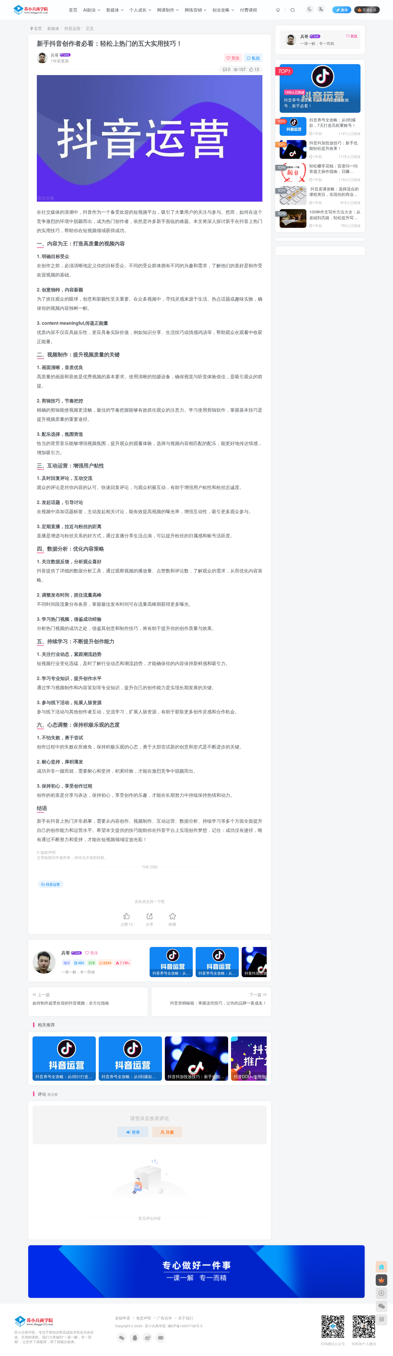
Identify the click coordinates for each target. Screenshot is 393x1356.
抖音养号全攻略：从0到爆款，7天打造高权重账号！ (332, 122)
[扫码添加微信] (381, 1306)
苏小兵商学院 (155, 1325)
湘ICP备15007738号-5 (185, 1325)
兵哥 (55, 55)
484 (81, 962)
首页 (37, 28)
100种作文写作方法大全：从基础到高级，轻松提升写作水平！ (334, 217)
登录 (136, 1132)
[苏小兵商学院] (34, 1320)
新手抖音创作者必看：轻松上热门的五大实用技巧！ (109, 43)
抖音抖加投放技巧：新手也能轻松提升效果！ (333, 145)
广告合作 (164, 1318)
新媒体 (53, 28)
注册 (170, 1132)
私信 (256, 58)
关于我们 (185, 1318)
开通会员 (369, 9)
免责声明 (143, 1318)
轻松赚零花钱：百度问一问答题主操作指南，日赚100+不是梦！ (333, 171)
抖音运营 (72, 28)
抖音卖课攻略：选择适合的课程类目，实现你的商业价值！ (334, 194)
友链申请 (122, 1318)
